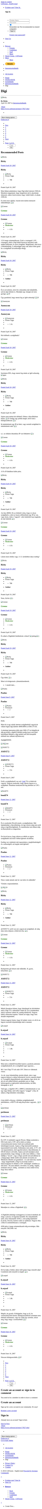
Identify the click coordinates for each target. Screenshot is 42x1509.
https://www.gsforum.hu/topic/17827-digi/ (15, 109)
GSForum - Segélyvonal (9, 4)
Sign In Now (5, 1424)
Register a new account (9, 1411)
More (11, 54)
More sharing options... (9, 117)
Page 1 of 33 (10, 143)
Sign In (12, 31)
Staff (11, 52)
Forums (12, 48)
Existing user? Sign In (13, 7)
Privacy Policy (10, 1463)
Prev (6, 125)
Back (11, 1491)
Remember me (14, 27)
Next (7, 139)
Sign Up (8, 39)
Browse (7, 46)
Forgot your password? (17, 35)
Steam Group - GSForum (13, 56)
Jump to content (6, 2)
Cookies (8, 1467)
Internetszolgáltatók (19, 103)
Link (23, 781)
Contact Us (9, 1465)
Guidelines (13, 50)
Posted (8, 165)
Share (3, 107)
